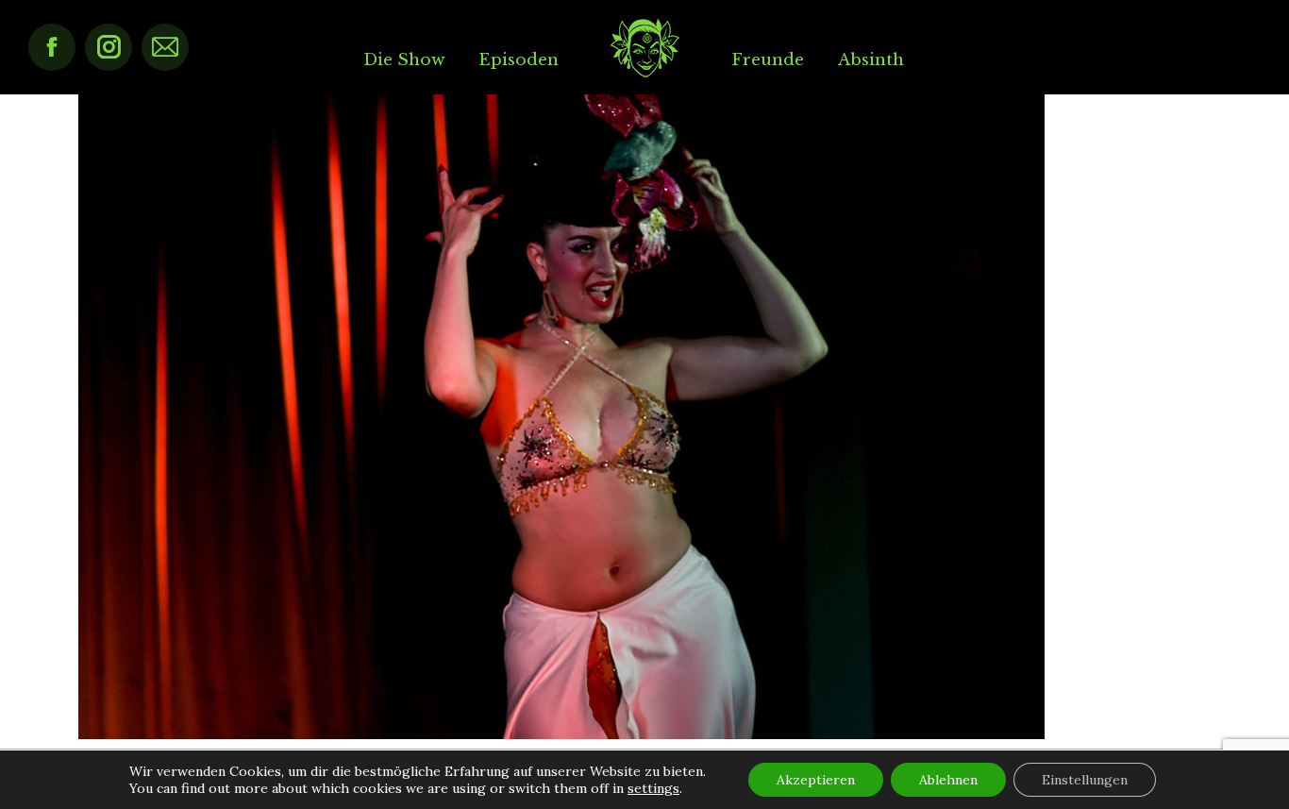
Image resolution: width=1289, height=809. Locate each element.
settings (653, 788)
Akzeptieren (816, 779)
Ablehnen (948, 779)
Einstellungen (1085, 779)
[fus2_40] (644, 416)
